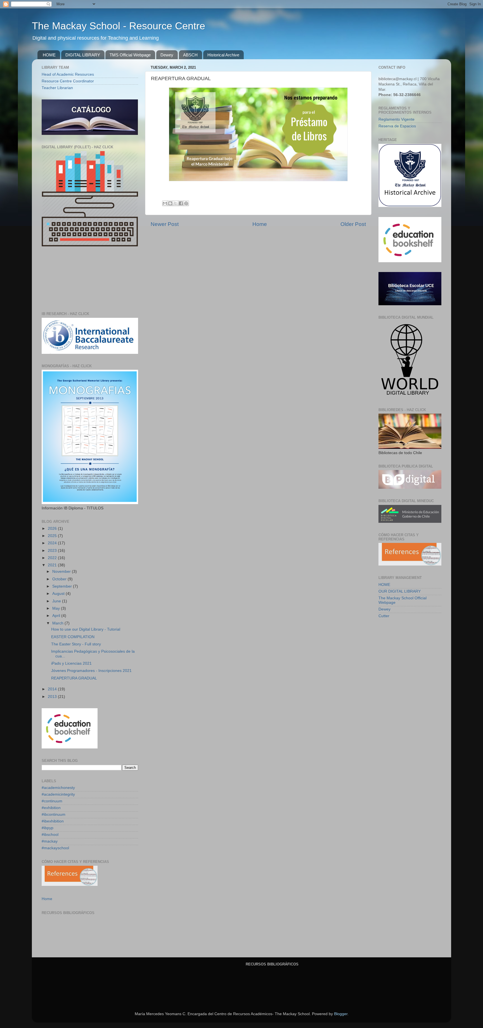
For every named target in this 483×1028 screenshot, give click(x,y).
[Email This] (165, 203)
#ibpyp (47, 828)
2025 (53, 536)
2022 (53, 558)
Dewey (166, 55)
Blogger (340, 1014)
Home (259, 224)
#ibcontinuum (53, 814)
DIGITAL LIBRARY (82, 55)
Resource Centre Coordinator (68, 81)
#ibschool (50, 835)
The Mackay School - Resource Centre (118, 26)
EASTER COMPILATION (72, 637)
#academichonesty (58, 788)
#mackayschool (55, 848)
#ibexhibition (53, 821)
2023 (53, 550)
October (60, 579)
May (56, 608)
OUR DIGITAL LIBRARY (399, 591)
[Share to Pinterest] (186, 203)
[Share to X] (175, 203)
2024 (53, 543)
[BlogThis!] (170, 203)
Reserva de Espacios (397, 126)
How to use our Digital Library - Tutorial (85, 629)
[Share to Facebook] (181, 203)
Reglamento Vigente (396, 119)
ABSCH (190, 55)
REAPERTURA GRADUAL (74, 678)
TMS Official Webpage (130, 55)
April (56, 616)
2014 (53, 689)
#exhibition (51, 808)
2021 (53, 565)
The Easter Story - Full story (76, 644)
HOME (49, 55)
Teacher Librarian (57, 88)
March (58, 623)
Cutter (383, 616)
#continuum (52, 801)
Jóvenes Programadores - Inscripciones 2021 (91, 671)
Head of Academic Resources (68, 74)
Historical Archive (223, 55)
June (57, 601)
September (62, 586)
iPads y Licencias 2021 (71, 663)
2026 (53, 528)
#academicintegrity (58, 794)
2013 (53, 697)
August (59, 593)
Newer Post (165, 224)
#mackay (50, 841)
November (62, 571)
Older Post (353, 224)
